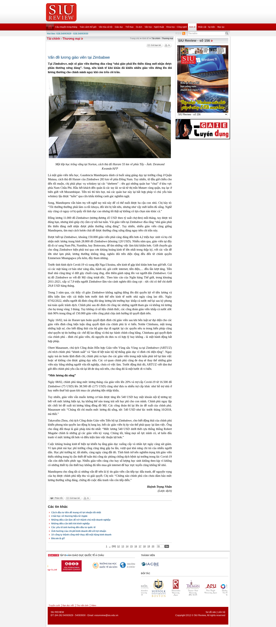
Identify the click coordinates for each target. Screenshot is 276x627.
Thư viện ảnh (82, 605)
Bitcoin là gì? (58, 538)
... (110, 546)
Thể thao (129, 27)
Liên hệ (221, 612)
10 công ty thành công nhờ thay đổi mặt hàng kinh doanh (81, 534)
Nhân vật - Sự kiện (206, 27)
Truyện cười (54, 605)
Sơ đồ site (211, 612)
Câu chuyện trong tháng (66, 27)
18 (144, 546)
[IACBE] (150, 564)
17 (140, 546)
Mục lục (221, 27)
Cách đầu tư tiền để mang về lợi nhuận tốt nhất (76, 512)
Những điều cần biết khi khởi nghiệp (70, 523)
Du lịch (139, 27)
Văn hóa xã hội (105, 27)
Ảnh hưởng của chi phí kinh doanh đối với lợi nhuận (78, 531)
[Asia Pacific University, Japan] (184, 588)
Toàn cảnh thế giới (88, 27)
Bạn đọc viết (68, 605)
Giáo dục (119, 27)
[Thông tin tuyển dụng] (203, 129)
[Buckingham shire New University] (201, 588)
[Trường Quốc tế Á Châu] (118, 565)
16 (135, 546)
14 (127, 546)
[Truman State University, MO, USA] (166, 588)
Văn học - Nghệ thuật (154, 27)
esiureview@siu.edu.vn (106, 615)
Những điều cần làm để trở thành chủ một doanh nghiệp (80, 520)
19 (148, 546)
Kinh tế (192, 27)
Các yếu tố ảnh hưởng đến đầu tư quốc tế (73, 527)
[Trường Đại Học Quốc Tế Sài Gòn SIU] (89, 565)
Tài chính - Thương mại (63, 38)
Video (93, 605)
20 (153, 546)
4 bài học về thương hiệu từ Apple (69, 516)
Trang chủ (134, 38)
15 (131, 546)
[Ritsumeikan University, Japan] (149, 588)
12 (118, 546)
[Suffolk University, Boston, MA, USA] (218, 588)
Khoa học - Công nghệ (176, 27)
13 (122, 546)
